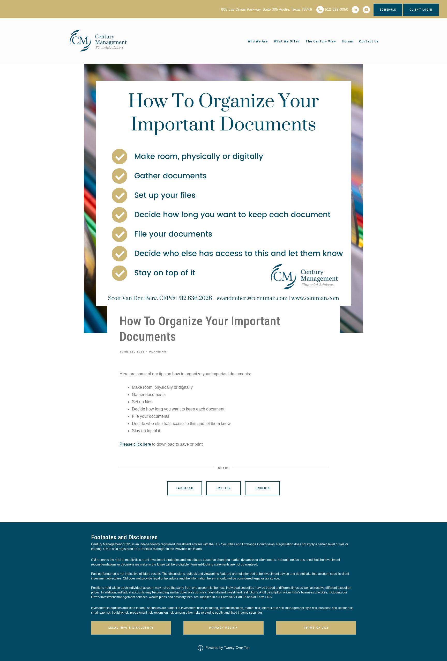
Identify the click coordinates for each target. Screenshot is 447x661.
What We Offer (286, 41)
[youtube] (366, 9)
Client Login (421, 9)
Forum (347, 41)
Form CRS (264, 597)
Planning (158, 351)
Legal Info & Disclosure (131, 627)
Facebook (184, 488)
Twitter (223, 488)
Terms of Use (315, 627)
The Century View (321, 41)
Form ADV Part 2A (233, 597)
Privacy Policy (223, 627)
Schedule (388, 9)
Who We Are (258, 41)
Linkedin (262, 488)
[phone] (320, 9)
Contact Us (369, 41)
